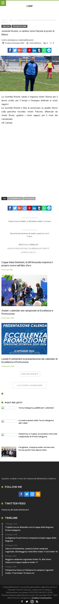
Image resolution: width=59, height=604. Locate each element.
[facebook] (10, 50)
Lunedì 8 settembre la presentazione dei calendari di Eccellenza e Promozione (29, 360)
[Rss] (37, 494)
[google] (19, 50)
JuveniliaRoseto (15, 198)
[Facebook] (21, 494)
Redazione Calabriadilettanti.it (21, 40)
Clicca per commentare (29, 385)
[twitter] (14, 50)
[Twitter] (26, 494)
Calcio (11, 20)
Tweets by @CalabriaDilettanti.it (15, 509)
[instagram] (32, 494)
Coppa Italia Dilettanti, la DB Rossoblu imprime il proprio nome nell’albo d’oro (27, 264)
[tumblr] (39, 50)
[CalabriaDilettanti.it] (30, 3)
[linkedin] (34, 50)
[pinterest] (29, 50)
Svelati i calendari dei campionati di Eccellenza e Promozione (27, 312)
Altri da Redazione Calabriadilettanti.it (28, 248)
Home (3, 20)
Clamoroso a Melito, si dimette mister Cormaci (29, 219)
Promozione (19, 26)
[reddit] (24, 50)
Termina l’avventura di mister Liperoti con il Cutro (29, 233)
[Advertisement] (29, 159)
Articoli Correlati (28, 244)
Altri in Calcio (28, 252)
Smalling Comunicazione (42, 598)
